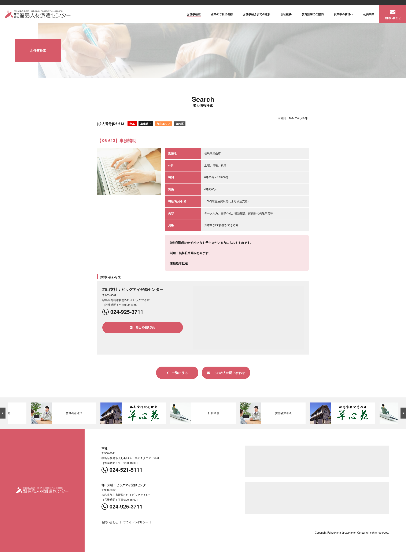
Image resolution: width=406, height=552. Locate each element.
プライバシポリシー (135, 522)
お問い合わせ (392, 18)
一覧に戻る (180, 372)
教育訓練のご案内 (313, 14)
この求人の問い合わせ (229, 372)
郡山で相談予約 (145, 327)
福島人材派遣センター (38, 14)
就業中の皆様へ (343, 14)
